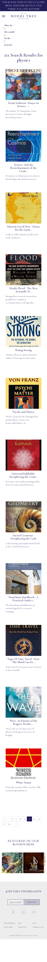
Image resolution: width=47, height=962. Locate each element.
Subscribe (31, 902)
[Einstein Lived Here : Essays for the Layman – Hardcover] (23, 208)
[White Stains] (23, 764)
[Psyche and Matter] (23, 393)
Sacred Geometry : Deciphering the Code (23, 537)
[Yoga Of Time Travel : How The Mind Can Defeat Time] (23, 640)
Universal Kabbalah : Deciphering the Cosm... (23, 475)
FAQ (34, 923)
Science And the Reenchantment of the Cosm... (23, 168)
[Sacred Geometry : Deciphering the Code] (23, 516)
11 (34, 819)
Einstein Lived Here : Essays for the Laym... (23, 228)
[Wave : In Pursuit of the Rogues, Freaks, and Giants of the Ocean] (23, 702)
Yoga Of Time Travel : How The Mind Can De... (23, 660)
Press (20, 923)
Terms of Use (22, 927)
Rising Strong (23, 350)
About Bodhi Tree (9, 923)
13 (4, 823)
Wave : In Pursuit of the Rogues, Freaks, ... (23, 722)
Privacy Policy (8, 927)
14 (9, 823)
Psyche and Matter (23, 412)
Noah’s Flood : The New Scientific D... (23, 290)
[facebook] (14, 911)
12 (39, 819)
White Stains (23, 782)
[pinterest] (33, 911)
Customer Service (38, 927)
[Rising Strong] (23, 331)
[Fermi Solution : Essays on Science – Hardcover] (23, 84)
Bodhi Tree (23, 16)
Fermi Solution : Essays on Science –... (23, 104)
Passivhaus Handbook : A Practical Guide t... (23, 598)
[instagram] (24, 911)
